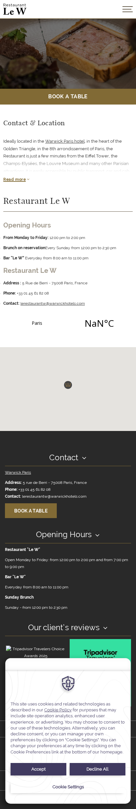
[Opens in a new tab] (35, 652)
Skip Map (18, 353)
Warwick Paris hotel (65, 141)
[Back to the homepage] (14, 9)
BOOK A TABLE (67, 96)
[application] (68, 731)
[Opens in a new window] (68, 323)
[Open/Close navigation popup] (127, 9)
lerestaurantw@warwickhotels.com (52, 303)
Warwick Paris (18, 472)
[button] (68, 385)
